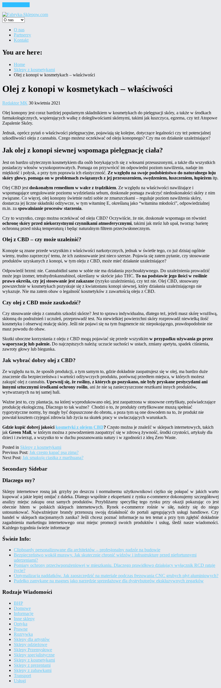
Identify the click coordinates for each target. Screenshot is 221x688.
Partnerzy (22, 34)
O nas (19, 29)
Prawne (21, 629)
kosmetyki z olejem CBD (80, 427)
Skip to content (16, 4)
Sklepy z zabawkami (33, 670)
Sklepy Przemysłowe (33, 649)
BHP (18, 603)
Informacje (23, 613)
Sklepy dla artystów (32, 639)
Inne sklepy (24, 618)
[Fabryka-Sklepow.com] (25, 14)
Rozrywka (23, 634)
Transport (22, 675)
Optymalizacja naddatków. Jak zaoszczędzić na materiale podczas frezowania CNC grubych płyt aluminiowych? (116, 575)
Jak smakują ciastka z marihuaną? (52, 457)
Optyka (20, 623)
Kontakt (21, 40)
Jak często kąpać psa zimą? (54, 452)
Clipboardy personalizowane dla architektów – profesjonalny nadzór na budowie (87, 549)
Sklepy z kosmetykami (40, 447)
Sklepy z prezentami (32, 665)
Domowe (22, 608)
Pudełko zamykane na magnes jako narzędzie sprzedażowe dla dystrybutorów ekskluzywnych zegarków (109, 580)
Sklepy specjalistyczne (34, 654)
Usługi (20, 680)
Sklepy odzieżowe (30, 644)
